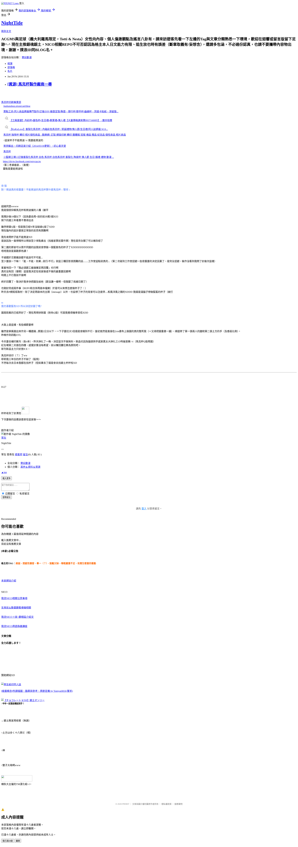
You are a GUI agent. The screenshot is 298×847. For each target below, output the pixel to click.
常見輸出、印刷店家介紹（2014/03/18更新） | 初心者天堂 (34, 146)
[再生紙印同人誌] (11, 684)
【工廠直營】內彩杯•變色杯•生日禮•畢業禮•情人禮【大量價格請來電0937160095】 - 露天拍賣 (61, 120)
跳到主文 (6, 31)
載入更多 (6, 478)
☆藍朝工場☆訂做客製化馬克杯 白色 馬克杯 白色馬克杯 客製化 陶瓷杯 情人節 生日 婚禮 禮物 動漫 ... (58, 157)
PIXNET (125, 804)
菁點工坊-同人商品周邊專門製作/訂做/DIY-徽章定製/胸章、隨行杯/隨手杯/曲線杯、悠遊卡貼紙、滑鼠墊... (60, 111)
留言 (25, 454)
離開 (18, 841)
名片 (9, 71)
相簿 (9, 63)
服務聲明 (178, 804)
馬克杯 (7, 151)
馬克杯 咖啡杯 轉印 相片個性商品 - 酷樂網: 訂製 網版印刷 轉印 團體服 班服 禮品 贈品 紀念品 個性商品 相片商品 (64, 134)
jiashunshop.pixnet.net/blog (16, 106)
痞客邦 (18, 454)
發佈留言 (6, 497)
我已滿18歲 (7, 841)
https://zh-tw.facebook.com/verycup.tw (22, 161)
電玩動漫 (27, 57)
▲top (4, 472)
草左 (3, 437)
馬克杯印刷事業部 (11, 102)
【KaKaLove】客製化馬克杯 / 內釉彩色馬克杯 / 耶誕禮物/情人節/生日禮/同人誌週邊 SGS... (59, 129)
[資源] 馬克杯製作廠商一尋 (29, 84)
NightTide (12, 23)
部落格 (11, 67)
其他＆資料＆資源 (30, 467)
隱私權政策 (166, 804)
